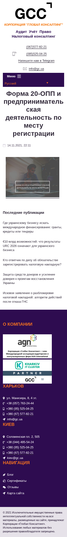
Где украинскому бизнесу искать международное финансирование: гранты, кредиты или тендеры (32, 227)
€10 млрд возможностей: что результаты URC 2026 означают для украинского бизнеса (31, 246)
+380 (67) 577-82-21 (19, 414)
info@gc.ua (36, 68)
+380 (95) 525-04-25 (19, 408)
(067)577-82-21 (36, 47)
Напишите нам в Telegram (36, 60)
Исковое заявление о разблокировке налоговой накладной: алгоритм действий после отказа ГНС (32, 297)
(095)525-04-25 (36, 54)
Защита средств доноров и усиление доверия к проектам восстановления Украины (29, 279)
